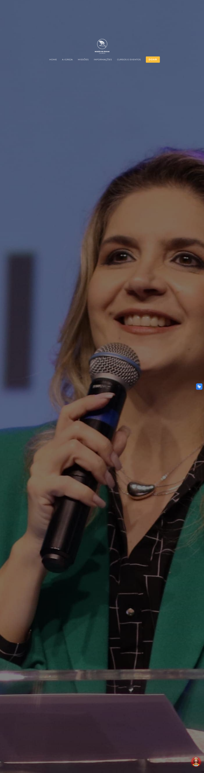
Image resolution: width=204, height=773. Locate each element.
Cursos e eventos (129, 59)
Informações (103, 59)
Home (53, 59)
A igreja (67, 59)
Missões (83, 59)
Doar (153, 59)
